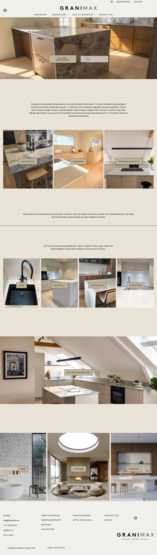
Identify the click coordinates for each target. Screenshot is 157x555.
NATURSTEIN (28, 161)
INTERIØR (78, 469)
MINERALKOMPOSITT (129, 161)
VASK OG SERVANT (82, 515)
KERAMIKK (78, 161)
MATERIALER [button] (40, 14)
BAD (23, 469)
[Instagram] (112, 2)
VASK (21, 285)
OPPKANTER (97, 285)
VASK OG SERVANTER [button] (82, 14)
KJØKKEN (134, 469)
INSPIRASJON (123, 2)
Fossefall (59, 285)
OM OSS (138, 2)
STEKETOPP (135, 285)
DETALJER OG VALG (82, 520)
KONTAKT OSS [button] (106, 14)
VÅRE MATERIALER (50, 515)
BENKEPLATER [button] (59, 14)
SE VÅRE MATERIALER (62, 59)
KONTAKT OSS (111, 515)
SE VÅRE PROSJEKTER (78, 372)
